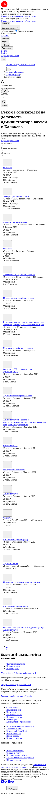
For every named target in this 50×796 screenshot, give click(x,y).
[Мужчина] (7, 162)
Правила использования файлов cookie (18, 21)
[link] (5, 44)
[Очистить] (5, 91)
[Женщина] (7, 217)
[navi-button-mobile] (3, 59)
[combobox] (13, 85)
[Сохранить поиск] (3, 102)
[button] (4, 51)
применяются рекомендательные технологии (23, 765)
